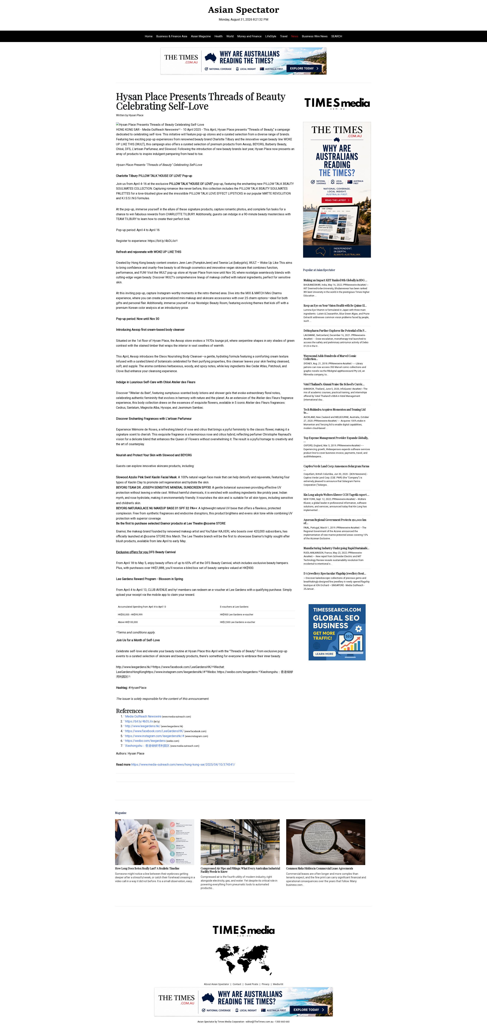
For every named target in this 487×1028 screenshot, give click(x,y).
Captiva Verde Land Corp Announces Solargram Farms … (336, 467)
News (294, 36)
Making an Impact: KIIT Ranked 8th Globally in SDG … (335, 280)
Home (149, 36)
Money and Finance (249, 36)
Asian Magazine (201, 36)
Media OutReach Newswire (160, 129)
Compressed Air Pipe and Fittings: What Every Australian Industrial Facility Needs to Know (240, 870)
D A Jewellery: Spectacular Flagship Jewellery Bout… (335, 573)
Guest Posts (251, 984)
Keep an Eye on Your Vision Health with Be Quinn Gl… (335, 305)
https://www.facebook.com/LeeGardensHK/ (182, 667)
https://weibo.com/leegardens (238, 672)
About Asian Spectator (216, 984)
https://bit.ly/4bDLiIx (162, 241)
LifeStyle (270, 36)
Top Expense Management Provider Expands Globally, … (336, 439)
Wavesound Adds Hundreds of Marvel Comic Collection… (330, 357)
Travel (283, 36)
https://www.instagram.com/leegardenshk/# (175, 672)
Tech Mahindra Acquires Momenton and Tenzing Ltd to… (334, 411)
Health (219, 36)
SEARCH (336, 36)
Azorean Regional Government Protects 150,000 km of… (335, 521)
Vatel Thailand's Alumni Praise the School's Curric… (334, 384)
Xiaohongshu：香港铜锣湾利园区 (147, 746)
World (230, 36)
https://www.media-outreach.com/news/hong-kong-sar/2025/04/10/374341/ (183, 764)
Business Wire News (315, 36)
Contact (237, 984)
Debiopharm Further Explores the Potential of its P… (335, 330)
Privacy (265, 984)
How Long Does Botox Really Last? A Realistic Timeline (147, 868)
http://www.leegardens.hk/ (133, 667)
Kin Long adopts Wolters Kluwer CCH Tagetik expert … (336, 495)
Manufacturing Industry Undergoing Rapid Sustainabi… (336, 548)
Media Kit (278, 984)
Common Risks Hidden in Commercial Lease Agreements (319, 868)
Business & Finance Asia (171, 36)
